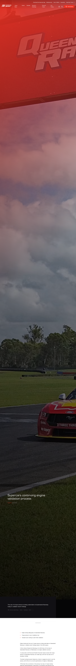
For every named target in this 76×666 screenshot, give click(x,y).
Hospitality (63, 2)
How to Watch (56, 2)
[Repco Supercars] (8, 7)
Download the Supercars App (39, 2)
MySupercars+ (49, 2)
